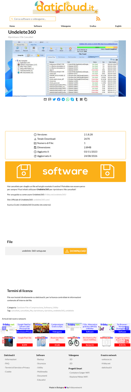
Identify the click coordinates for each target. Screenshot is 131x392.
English (118, 26)
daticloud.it (107, 367)
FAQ (7, 363)
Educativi (41, 380)
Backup (40, 359)
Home (12, 26)
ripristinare (38, 310)
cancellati (15, 310)
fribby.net (106, 363)
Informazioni (10, 359)
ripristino (48, 310)
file (31, 310)
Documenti (42, 375)
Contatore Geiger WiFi (80, 372)
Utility (55, 307)
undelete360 (59, 310)
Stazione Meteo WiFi (79, 376)
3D (71, 359)
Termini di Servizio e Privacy (17, 367)
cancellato (24, 310)
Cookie (8, 371)
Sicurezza (41, 363)
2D (71, 363)
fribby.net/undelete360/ (55, 194)
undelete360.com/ (42, 199)
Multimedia (42, 371)
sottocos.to (107, 359)
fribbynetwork (75, 387)
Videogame (66, 26)
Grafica (93, 26)
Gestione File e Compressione (30, 307)
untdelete (69, 310)
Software (38, 26)
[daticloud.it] (65, 13)
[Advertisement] (46, 222)
